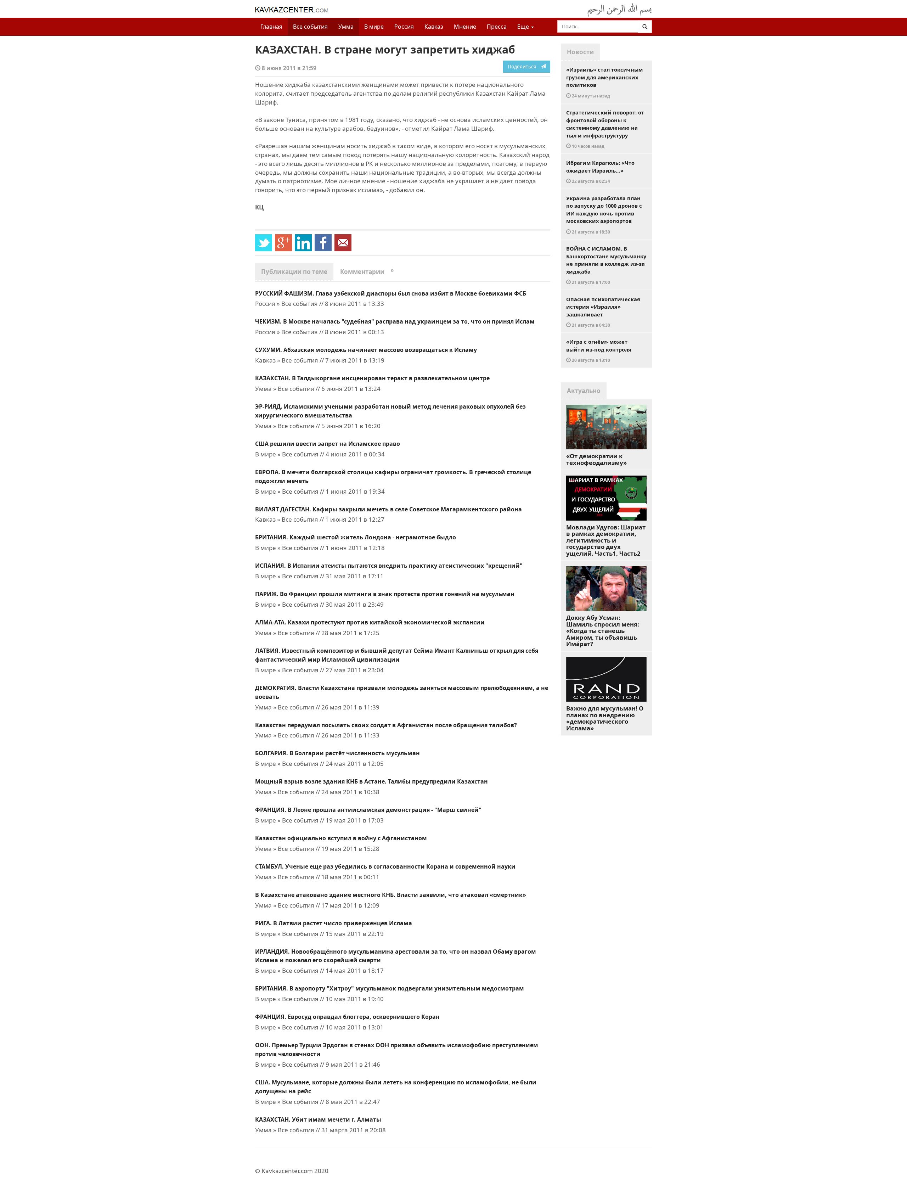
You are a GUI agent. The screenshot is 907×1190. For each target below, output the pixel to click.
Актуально (584, 391)
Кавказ (433, 26)
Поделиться (524, 66)
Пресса (497, 26)
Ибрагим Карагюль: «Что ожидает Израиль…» (600, 171)
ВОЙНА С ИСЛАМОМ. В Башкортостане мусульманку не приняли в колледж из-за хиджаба (606, 265)
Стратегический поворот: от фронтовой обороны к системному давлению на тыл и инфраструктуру (605, 129)
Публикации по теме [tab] (294, 272)
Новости (580, 52)
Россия (404, 26)
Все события (310, 26)
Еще (523, 26)
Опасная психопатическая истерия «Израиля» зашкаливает (603, 312)
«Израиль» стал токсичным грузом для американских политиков (604, 82)
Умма (346, 26)
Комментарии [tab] (367, 272)
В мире (374, 26)
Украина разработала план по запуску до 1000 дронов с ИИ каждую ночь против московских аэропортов (604, 215)
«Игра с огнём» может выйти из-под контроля (598, 350)
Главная (271, 26)
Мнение (465, 26)
